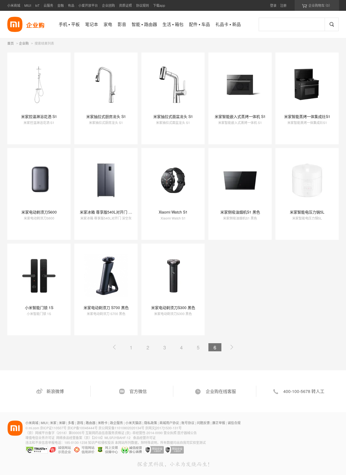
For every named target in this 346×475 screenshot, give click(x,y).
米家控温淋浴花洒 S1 (39, 116)
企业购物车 (317, 5)
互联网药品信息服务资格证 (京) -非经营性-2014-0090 (124, 432)
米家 (53, 422)
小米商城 (13, 5)
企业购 (24, 43)
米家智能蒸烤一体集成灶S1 (307, 116)
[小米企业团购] (14, 24)
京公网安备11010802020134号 (121, 427)
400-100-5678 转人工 (303, 391)
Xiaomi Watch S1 (173, 212)
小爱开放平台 (88, 5)
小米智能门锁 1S (39, 307)
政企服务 (116, 422)
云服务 (48, 5)
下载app (159, 5)
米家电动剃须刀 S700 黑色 (106, 307)
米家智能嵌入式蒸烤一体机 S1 (240, 116)
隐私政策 (150, 422)
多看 (71, 422)
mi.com (34, 427)
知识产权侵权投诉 (101, 442)
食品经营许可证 (144, 437)
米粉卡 (103, 422)
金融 (60, 5)
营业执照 (170, 432)
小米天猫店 (133, 422)
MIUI (27, 5)
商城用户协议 (169, 422)
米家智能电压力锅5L (307, 212)
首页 (10, 43)
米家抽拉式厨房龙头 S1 (106, 116)
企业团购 (108, 5)
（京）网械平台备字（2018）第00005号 (55, 432)
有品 (71, 5)
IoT (37, 5)
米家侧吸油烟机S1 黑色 (240, 212)
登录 (273, 5)
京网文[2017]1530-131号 (163, 427)
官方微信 (138, 391)
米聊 (62, 422)
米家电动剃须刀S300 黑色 (173, 307)
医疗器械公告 (187, 432)
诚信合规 (234, 422)
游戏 (80, 422)
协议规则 (142, 5)
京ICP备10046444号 (82, 427)
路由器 (90, 422)
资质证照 (125, 5)
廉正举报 (218, 422)
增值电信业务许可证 (40, 437)
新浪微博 (55, 391)
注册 (283, 5)
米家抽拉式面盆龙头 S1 (173, 116)
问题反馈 (203, 422)
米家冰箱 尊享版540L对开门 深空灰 (110, 212)
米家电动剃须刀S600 (39, 212)
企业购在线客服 (221, 391)
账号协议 (187, 422)
